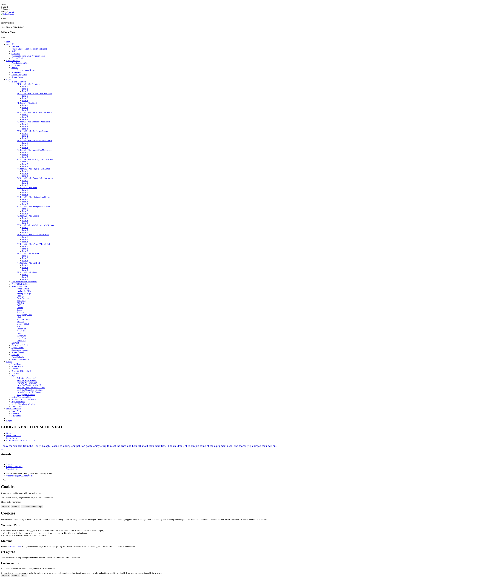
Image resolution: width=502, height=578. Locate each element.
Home (8, 42)
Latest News (17, 411)
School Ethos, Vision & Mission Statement (29, 49)
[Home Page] (7, 14)
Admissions (16, 72)
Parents (9, 362)
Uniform (15, 369)
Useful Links (17, 406)
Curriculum (16, 65)
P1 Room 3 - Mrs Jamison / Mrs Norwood (34, 93)
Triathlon (20, 312)
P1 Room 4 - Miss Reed (27, 103)
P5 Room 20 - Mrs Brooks (28, 216)
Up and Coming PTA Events (29, 392)
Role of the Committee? (26, 378)
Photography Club (24, 315)
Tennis (19, 310)
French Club (22, 331)
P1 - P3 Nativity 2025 (21, 284)
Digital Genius (18, 347)
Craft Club (21, 340)
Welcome (15, 46)
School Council (18, 352)
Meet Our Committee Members (29, 390)
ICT (18, 326)
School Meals (17, 366)
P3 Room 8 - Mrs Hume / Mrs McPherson (34, 150)
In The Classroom (19, 82)
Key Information (13, 60)
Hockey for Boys (24, 293)
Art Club (20, 322)
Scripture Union (23, 319)
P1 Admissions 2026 (20, 63)
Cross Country (23, 298)
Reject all (5, 507)
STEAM (15, 354)
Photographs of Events (26, 394)
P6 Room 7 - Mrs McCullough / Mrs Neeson (35, 225)
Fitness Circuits (23, 289)
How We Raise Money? (27, 380)
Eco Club (15, 343)
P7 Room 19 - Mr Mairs (27, 272)
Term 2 (25, 89)
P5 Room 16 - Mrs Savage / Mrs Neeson (33, 206)
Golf (19, 305)
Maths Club (21, 336)
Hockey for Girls (24, 291)
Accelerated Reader (20, 350)
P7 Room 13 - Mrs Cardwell (28, 263)
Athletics (20, 303)
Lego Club (21, 338)
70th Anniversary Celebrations (24, 282)
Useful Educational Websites (23, 404)
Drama (19, 333)
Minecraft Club (23, 324)
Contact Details (18, 58)
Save (24, 576)
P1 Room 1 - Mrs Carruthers (28, 84)
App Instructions (18, 402)
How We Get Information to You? (31, 387)
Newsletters (16, 416)
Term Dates (16, 364)
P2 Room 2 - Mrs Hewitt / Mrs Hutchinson (34, 112)
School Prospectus (19, 75)
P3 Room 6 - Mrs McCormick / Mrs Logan (34, 140)
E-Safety (15, 373)
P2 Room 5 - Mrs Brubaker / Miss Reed (33, 122)
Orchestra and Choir (20, 345)
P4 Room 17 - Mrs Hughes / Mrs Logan (33, 169)
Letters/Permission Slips (21, 397)
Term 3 (25, 91)
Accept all (15, 507)
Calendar (15, 413)
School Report (17, 77)
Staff (13, 51)
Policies (15, 68)
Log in (11, 11)
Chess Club (21, 329)
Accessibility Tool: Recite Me (24, 399)
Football (20, 296)
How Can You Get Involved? (29, 385)
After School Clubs (19, 286)
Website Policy (12, 469)
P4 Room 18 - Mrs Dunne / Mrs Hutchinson (35, 178)
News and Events (13, 409)
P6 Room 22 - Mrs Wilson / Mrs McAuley (34, 244)
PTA (13, 376)
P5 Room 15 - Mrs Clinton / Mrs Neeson (33, 197)
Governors (16, 53)
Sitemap (9, 464)
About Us (10, 44)
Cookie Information (14, 466)
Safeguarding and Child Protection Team (28, 56)
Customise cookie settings (32, 507)
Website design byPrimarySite (19, 476)
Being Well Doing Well (21, 371)
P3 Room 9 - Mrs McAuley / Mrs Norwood (35, 159)
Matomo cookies (14, 546)
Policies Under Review (26, 70)
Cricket (20, 307)
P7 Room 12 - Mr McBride (28, 253)
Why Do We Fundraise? (27, 383)
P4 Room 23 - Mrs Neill (27, 187)
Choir (19, 317)
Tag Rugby (21, 300)
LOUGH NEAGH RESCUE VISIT (21, 440)
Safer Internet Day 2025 (21, 359)
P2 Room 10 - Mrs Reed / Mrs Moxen (32, 131)
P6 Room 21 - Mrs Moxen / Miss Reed (33, 235)
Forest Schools (18, 357)
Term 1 (25, 86)
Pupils (8, 79)
